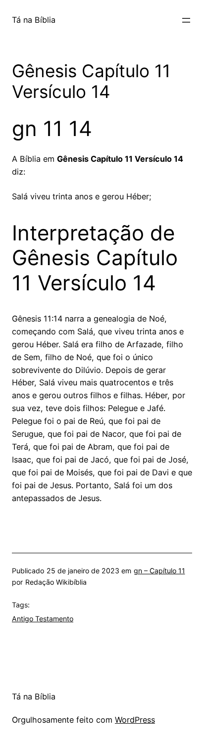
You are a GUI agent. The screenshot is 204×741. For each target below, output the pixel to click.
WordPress (135, 720)
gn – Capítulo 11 (159, 570)
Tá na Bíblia (33, 20)
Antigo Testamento (42, 618)
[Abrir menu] (186, 20)
